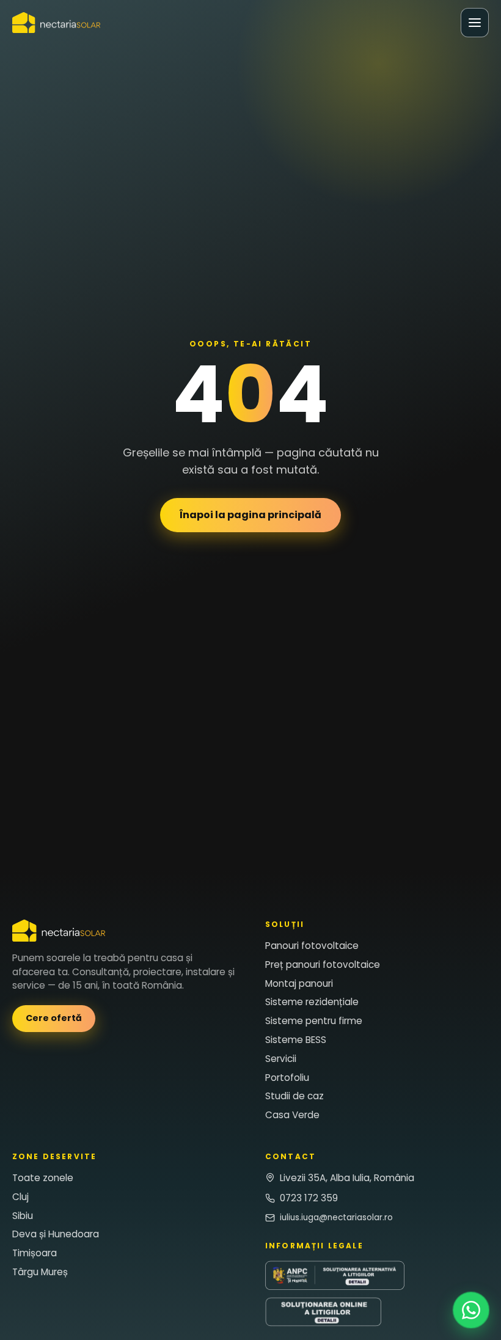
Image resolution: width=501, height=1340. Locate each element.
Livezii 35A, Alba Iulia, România (347, 1177)
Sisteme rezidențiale (312, 1002)
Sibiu (22, 1215)
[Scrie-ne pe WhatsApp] (471, 1310)
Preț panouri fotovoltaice (322, 964)
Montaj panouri (299, 983)
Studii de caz (294, 1096)
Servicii (280, 1058)
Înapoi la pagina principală (250, 515)
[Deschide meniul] (475, 22)
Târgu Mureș (40, 1271)
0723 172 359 (309, 1198)
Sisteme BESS (295, 1039)
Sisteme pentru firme (313, 1021)
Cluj (20, 1196)
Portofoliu (287, 1077)
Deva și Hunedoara (55, 1234)
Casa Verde (292, 1115)
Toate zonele (42, 1177)
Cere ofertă (54, 1018)
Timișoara (34, 1253)
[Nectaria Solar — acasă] (56, 22)
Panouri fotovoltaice (312, 945)
